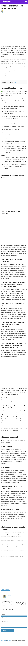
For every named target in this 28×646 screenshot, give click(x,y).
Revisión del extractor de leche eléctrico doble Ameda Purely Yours (7, 603)
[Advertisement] (14, 30)
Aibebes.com (3, 640)
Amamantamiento (5, 589)
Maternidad (9, 640)
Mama (5, 10)
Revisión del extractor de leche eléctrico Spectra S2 (20, 603)
